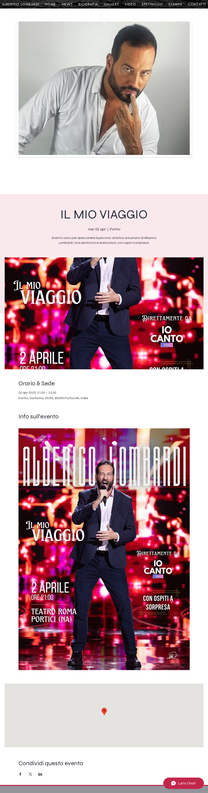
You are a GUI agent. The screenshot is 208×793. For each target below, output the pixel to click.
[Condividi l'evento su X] (30, 774)
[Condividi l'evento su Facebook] (20, 774)
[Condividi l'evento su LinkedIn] (40, 774)
